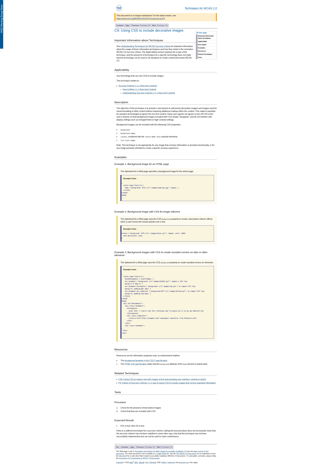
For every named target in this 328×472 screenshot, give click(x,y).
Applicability (202, 41)
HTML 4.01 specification (136, 364)
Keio (147, 463)
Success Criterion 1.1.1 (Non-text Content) (138, 86)
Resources (202, 51)
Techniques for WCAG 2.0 (201, 8)
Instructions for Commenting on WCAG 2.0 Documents (139, 458)
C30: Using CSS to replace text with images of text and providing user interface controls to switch (162, 379)
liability (163, 463)
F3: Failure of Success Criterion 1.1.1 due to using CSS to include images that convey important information (167, 383)
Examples (201, 48)
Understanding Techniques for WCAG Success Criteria (145, 46)
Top (117, 447)
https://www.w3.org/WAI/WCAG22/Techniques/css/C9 (140, 19)
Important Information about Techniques (206, 37)
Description (202, 45)
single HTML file (163, 454)
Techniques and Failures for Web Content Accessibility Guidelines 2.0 (160, 451)
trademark (171, 463)
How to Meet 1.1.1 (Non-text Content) (139, 89)
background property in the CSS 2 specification (146, 360)
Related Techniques (205, 54)
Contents (119, 25)
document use (183, 463)
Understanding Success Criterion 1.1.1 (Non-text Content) (149, 93)
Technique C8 (141, 25)
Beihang (153, 463)
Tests (200, 57)
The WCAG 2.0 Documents (186, 454)
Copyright (119, 463)
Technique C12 (160, 25)
